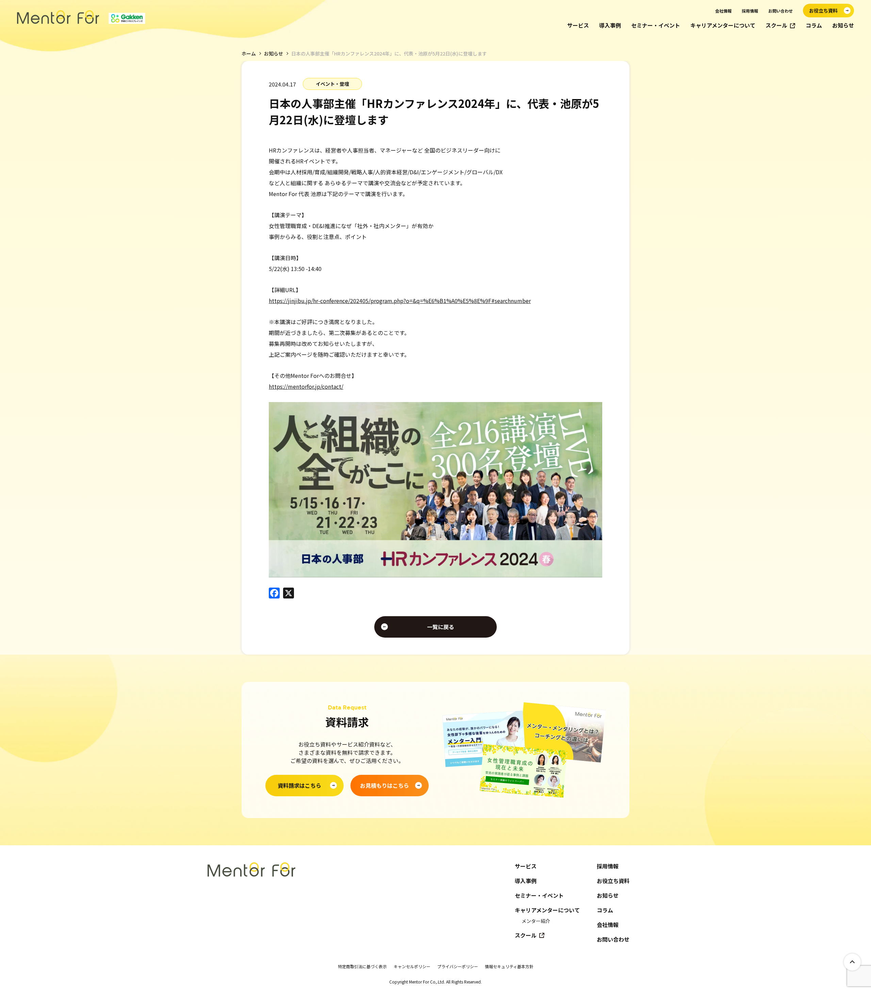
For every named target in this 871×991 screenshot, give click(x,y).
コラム (814, 25)
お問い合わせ (780, 11)
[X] (288, 593)
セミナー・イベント (655, 25)
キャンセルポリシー (412, 966)
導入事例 (610, 25)
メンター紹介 (536, 920)
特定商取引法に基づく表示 (362, 966)
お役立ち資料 (613, 881)
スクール (776, 25)
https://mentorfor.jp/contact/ (306, 386)
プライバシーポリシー (457, 966)
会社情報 (723, 11)
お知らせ (843, 25)
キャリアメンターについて (722, 25)
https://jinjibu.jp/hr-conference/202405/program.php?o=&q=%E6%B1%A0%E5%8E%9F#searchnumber (400, 301)
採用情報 (750, 11)
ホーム (249, 53)
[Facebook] (274, 593)
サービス (578, 25)
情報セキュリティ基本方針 (509, 966)
